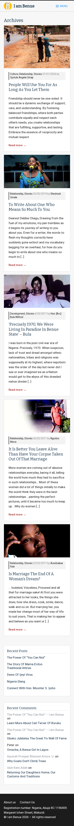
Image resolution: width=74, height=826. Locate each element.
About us (10, 802)
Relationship (26, 74)
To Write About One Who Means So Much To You (32, 207)
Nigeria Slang (16, 682)
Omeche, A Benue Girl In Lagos (27, 750)
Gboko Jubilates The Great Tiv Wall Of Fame (37, 738)
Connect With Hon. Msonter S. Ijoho (31, 688)
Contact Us (27, 802)
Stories (38, 74)
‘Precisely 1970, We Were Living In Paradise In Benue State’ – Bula (34, 329)
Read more (17, 145)
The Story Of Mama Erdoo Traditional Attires (24, 666)
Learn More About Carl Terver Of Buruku (34, 723)
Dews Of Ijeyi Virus (20, 675)
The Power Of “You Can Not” (26, 658)
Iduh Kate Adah (17, 768)
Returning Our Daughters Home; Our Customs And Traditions (31, 774)
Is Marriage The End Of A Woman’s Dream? (31, 576)
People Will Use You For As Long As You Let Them (33, 87)
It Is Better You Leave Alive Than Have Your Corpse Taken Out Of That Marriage (36, 454)
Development (17, 314)
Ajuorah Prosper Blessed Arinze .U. (30, 756)
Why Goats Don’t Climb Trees (26, 761)
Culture (14, 74)
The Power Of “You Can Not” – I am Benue (35, 714)
